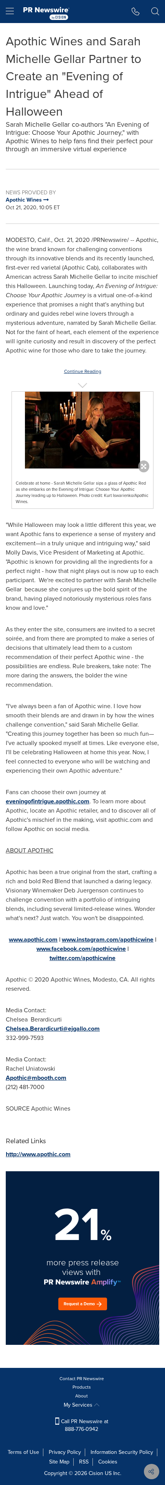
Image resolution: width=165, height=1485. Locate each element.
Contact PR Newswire (81, 1378)
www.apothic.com (33, 939)
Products (82, 1387)
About (81, 1395)
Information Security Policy (122, 1452)
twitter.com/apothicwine (83, 958)
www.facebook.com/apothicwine (81, 948)
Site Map (59, 1462)
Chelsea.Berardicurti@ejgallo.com (53, 1028)
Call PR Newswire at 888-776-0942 (83, 1425)
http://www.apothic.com (38, 1154)
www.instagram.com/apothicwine (107, 939)
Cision (96, 1473)
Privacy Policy (65, 1452)
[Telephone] (135, 11)
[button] (82, 430)
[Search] (155, 11)
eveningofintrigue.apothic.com (47, 801)
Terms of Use (23, 1452)
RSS (84, 1462)
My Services (79, 1405)
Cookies (107, 1462)
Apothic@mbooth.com (36, 1077)
